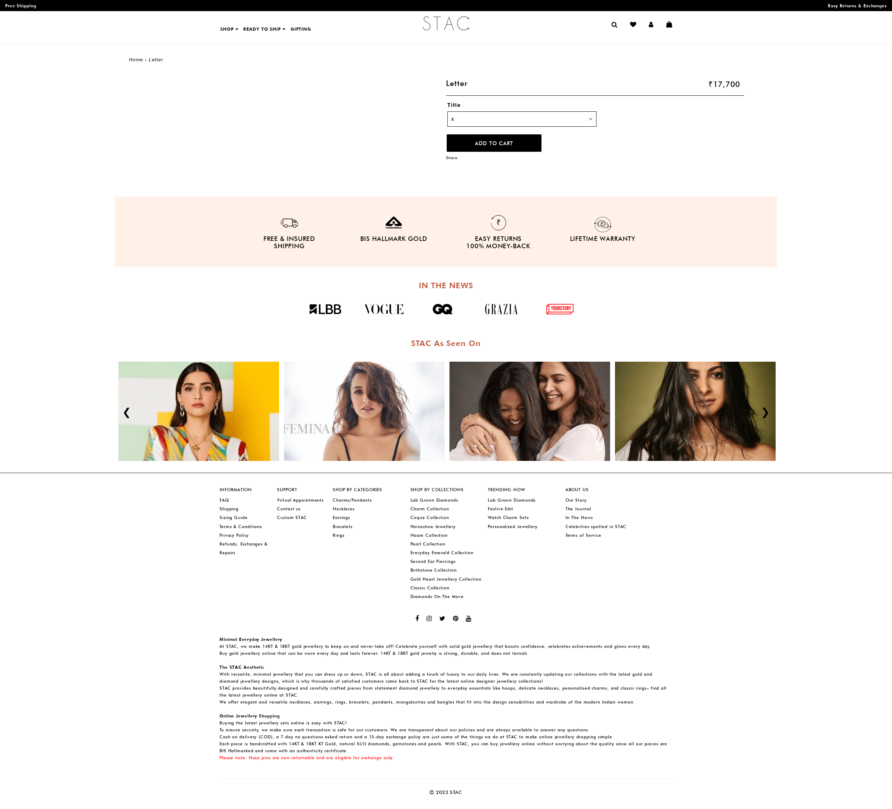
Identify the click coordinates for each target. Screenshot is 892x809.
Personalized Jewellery (513, 526)
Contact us (289, 508)
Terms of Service (583, 535)
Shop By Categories (357, 489)
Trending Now (506, 489)
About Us (577, 489)
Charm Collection (429, 508)
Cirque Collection (429, 517)
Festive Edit (500, 508)
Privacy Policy (234, 535)
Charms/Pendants (352, 500)
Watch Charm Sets (508, 517)
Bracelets (343, 526)
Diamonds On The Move (437, 596)
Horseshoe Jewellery (433, 526)
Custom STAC (292, 517)
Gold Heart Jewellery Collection (446, 579)
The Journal (578, 508)
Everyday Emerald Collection (442, 552)
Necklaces (344, 508)
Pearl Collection (427, 544)
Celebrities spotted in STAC (596, 526)
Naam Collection (429, 535)
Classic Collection (429, 587)
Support (287, 489)
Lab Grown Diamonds (434, 500)
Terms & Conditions (241, 526)
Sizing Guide (234, 517)
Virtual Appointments (300, 500)
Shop (228, 29)
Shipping (229, 508)
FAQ (224, 500)
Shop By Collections (437, 489)
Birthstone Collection (433, 570)
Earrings (341, 517)
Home (136, 59)
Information (236, 489)
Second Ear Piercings (433, 561)
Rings (339, 535)
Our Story (576, 500)
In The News (579, 517)
